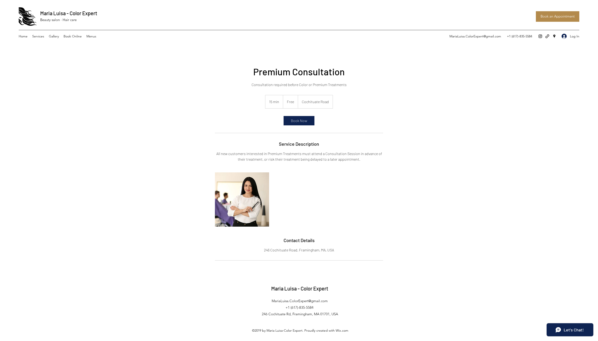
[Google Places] (554, 36)
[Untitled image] (242, 199)
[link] (299, 120)
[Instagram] (540, 36)
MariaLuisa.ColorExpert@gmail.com (475, 36)
